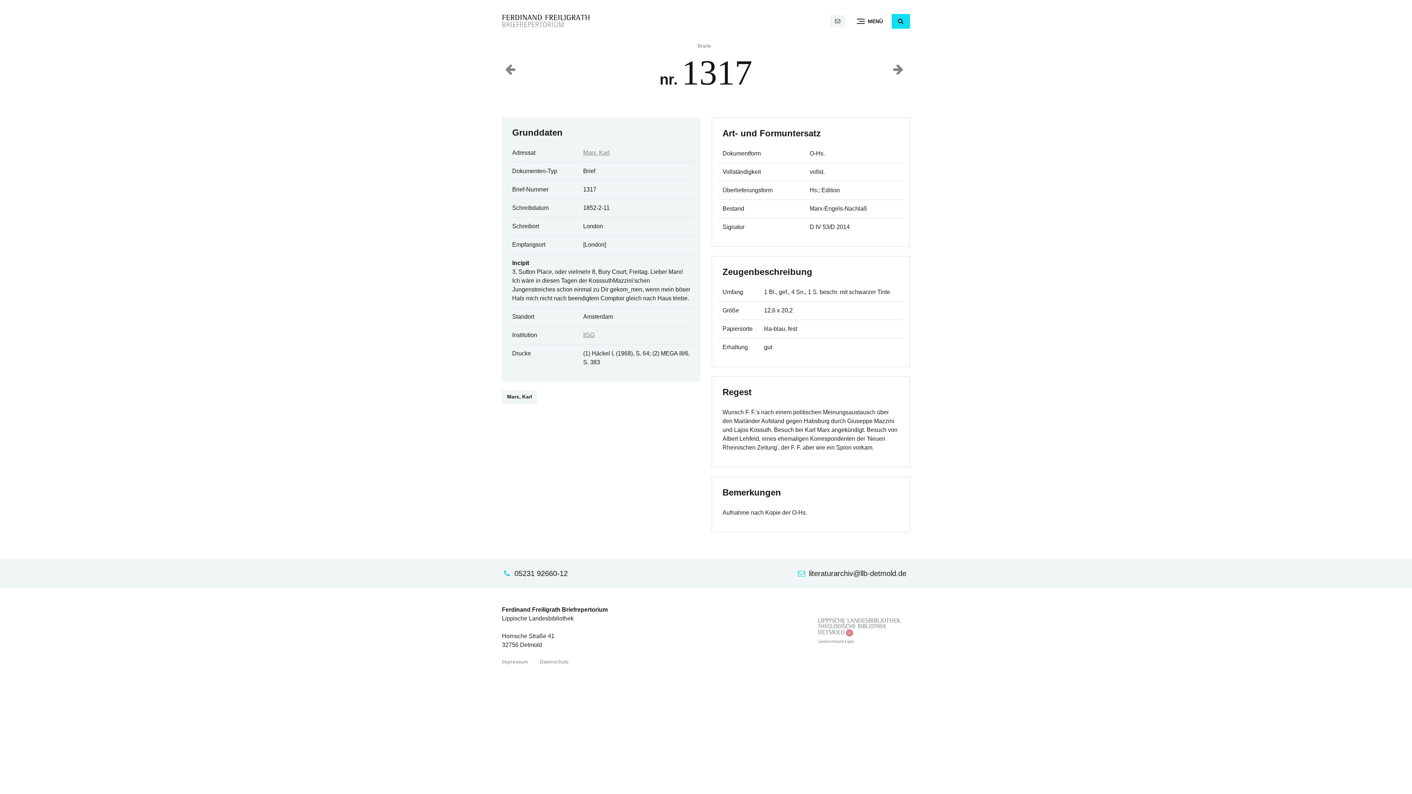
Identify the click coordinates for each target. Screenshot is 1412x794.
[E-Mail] (837, 21)
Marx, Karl (596, 153)
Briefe (704, 46)
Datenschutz (554, 662)
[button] (901, 21)
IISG (589, 335)
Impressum (515, 662)
